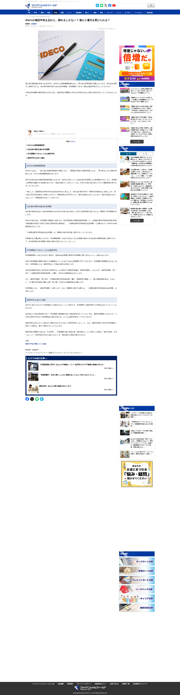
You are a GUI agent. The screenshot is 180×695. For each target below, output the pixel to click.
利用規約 (70, 683)
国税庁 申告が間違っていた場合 (35, 343)
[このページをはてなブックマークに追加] (97, 5)
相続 (42, 12)
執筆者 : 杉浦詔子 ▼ (39, 131)
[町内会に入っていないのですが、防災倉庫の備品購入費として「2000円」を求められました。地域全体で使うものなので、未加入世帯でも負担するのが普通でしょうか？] (125, 184)
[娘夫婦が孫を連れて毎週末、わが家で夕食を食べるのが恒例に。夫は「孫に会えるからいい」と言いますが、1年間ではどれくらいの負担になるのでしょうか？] (125, 211)
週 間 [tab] (128, 153)
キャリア (110, 12)
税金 (48, 12)
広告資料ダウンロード (140, 683)
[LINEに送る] (37, 399)
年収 (35, 12)
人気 (28, 12)
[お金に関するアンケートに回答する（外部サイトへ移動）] (137, 474)
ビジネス (128, 12)
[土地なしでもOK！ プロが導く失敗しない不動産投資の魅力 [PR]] (137, 434)
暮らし (87, 12)
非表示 (72, 141)
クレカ (119, 12)
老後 (95, 12)
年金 (55, 12)
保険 (62, 12)
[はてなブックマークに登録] (42, 399)
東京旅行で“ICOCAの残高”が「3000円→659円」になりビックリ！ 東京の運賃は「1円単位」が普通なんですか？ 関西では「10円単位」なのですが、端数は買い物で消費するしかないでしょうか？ (142, 199)
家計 (101, 12)
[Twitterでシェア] (32, 399)
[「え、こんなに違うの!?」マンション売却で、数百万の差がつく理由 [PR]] (137, 457)
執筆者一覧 (125, 683)
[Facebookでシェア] (27, 399)
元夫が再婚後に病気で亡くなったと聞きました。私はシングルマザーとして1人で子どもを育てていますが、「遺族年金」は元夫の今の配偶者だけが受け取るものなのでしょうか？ (142, 161)
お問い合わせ (114, 683)
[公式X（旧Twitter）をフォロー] (106, 5)
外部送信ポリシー (100, 683)
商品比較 (150, 12)
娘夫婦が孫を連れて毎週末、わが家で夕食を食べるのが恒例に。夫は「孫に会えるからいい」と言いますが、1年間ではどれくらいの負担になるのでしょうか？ (142, 212)
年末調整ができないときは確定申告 (41, 153)
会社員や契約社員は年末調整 (38, 149)
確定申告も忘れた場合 (36, 158)
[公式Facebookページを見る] (110, 5)
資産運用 (79, 12)
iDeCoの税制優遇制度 (35, 145)
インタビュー (138, 12)
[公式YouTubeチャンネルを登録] (114, 5)
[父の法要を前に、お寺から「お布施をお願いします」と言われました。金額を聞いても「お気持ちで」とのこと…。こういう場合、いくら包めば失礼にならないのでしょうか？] (125, 172)
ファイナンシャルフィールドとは (43, 683)
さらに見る (137, 141)
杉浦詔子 (34, 23)
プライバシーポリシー (84, 683)
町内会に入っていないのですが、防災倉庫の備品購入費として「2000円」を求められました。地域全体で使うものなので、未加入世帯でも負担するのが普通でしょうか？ (141, 186)
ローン (70, 12)
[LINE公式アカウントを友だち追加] (101, 5)
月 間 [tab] (145, 153)
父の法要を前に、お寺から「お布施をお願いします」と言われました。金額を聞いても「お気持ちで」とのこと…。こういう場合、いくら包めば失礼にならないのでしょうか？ (141, 173)
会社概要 (61, 683)
